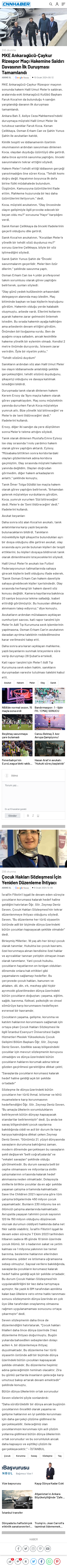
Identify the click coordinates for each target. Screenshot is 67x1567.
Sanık (53, 682)
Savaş (34, 1455)
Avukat (7, 682)
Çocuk (7, 1455)
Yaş (59, 1455)
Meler (32, 682)
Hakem (20, 682)
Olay (43, 682)
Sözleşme (47, 1455)
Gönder (12, 815)
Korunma (20, 1455)
